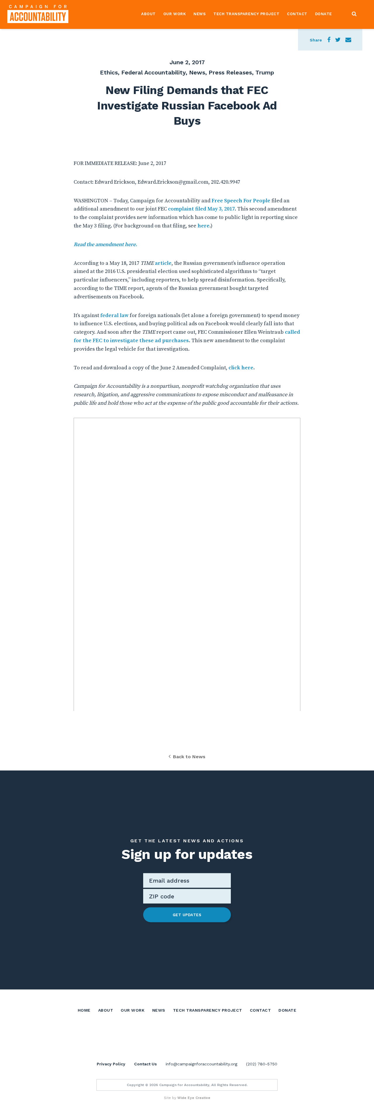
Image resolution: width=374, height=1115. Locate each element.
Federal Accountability (153, 72)
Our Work (174, 14)
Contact (297, 14)
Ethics (109, 72)
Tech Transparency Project (246, 14)
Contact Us (145, 1064)
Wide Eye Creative (193, 1098)
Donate (323, 14)
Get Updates (187, 914)
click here (240, 367)
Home (84, 1010)
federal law (114, 315)
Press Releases (230, 72)
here (203, 225)
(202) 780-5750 (261, 1064)
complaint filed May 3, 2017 (201, 209)
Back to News (189, 756)
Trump (264, 72)
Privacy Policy (111, 1064)
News (199, 14)
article (163, 263)
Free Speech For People (241, 200)
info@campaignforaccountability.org (201, 1064)
